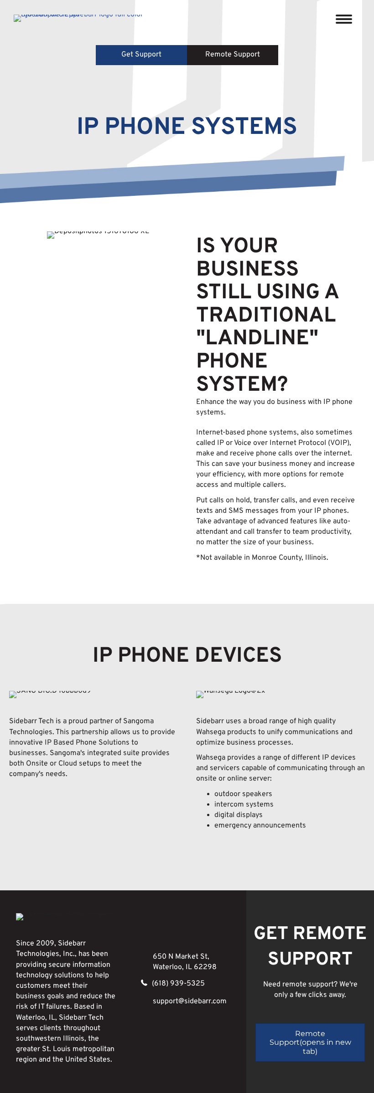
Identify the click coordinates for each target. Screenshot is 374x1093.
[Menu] (344, 19)
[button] (141, 55)
